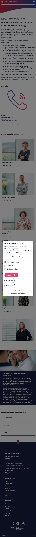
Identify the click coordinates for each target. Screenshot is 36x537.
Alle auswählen (11, 275)
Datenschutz (21, 293)
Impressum (14, 293)
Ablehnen (9, 280)
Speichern (9, 286)
